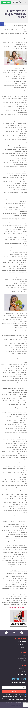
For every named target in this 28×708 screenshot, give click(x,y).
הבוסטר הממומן (22, 644)
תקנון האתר (23, 671)
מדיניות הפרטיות (9, 698)
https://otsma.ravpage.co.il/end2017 (16, 607)
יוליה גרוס (17, 2)
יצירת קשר (23, 660)
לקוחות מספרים (22, 659)
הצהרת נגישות (22, 668)
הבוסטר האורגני (22, 642)
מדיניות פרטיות (22, 674)
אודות (24, 655)
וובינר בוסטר (22, 647)
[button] (2, 24)
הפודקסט (23, 657)
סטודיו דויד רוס (14, 706)
